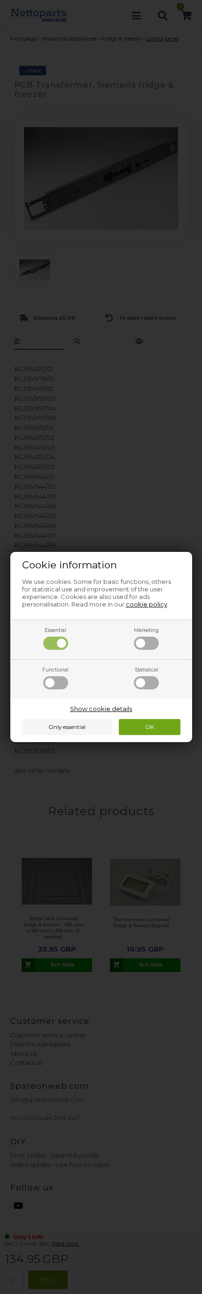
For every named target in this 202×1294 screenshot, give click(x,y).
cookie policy (146, 604)
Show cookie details (101, 708)
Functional (55, 670)
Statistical (146, 670)
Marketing (146, 630)
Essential (55, 630)
